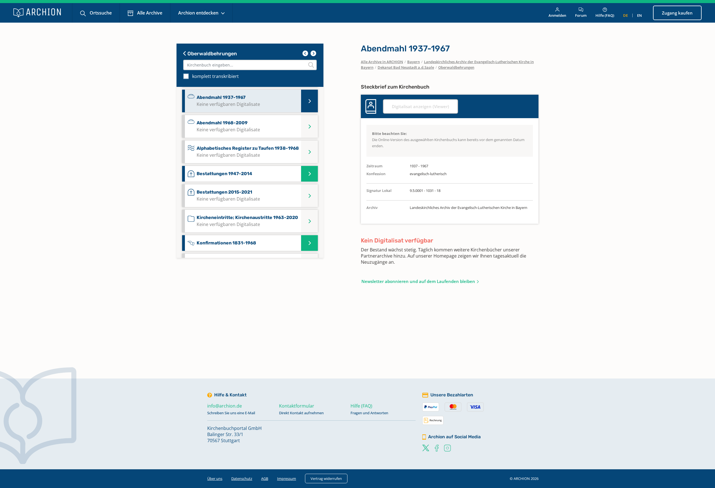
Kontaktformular (296, 406)
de (625, 15)
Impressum (286, 478)
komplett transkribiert (215, 76)
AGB (264, 478)
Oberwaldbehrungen (211, 54)
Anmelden (557, 15)
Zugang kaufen (677, 13)
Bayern (413, 61)
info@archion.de (224, 406)
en (639, 15)
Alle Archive (149, 13)
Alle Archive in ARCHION (382, 61)
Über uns (214, 478)
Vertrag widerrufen (326, 478)
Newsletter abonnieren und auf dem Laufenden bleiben (418, 281)
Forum (581, 15)
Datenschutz (241, 478)
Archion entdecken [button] (199, 13)
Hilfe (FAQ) (604, 15)
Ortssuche (100, 13)
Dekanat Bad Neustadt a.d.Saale (406, 67)
